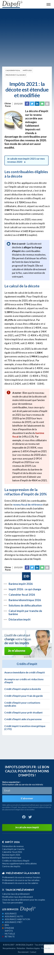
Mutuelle (10, 933)
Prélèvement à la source (16, 75)
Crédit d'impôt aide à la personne (23, 719)
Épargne (9, 928)
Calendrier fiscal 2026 (22, 594)
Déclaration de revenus (13, 846)
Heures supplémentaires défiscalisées (19, 863)
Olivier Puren (7, 103)
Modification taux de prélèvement (17, 897)
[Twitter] (32, 104)
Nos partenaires (9, 948)
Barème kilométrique (11, 857)
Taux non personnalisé (12, 902)
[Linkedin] (37, 104)
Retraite (10, 936)
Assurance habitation (17, 919)
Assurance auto (14, 916)
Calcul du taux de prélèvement (16, 894)
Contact (33, 952)
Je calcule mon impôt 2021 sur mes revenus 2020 (26, 160)
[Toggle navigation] (48, 4)
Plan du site (45, 948)
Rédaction (21, 948)
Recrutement (23, 952)
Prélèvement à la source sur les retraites (20, 880)
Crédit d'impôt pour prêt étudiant (23, 712)
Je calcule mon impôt (27, 827)
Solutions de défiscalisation (25, 605)
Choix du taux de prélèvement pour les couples (23, 900)
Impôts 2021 (27, 70)
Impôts (9, 931)
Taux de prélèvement (19, 889)
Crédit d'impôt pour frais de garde (23, 695)
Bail (7, 925)
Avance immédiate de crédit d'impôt (24, 672)
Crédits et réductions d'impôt (15, 860)
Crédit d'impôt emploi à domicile (22, 688)
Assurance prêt (13, 922)
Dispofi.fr (29, 945)
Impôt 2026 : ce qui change (25, 589)
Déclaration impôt (20, 619)
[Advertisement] (27, 37)
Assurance (11, 913)
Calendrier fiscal (13, 70)
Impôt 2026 (12, 841)
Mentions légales (33, 948)
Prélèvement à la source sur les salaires (20, 883)
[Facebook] (27, 104)
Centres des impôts (11, 866)
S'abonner (27, 798)
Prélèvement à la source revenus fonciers (21, 877)
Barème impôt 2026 (21, 583)
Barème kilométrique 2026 (25, 600)
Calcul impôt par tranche (13, 849)
